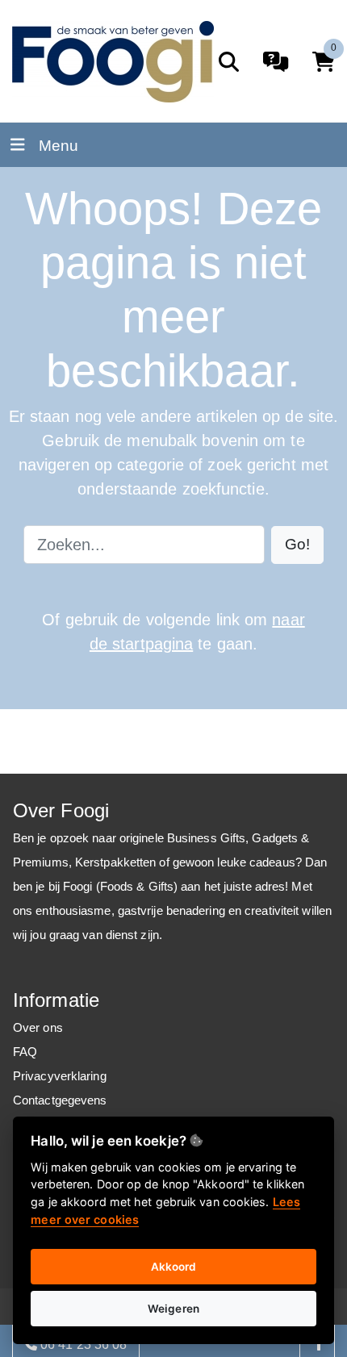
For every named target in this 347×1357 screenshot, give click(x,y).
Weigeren (173, 1308)
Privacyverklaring (60, 1076)
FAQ (25, 1051)
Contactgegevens (60, 1100)
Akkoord (174, 1266)
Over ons (38, 1027)
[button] (297, 545)
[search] (229, 62)
